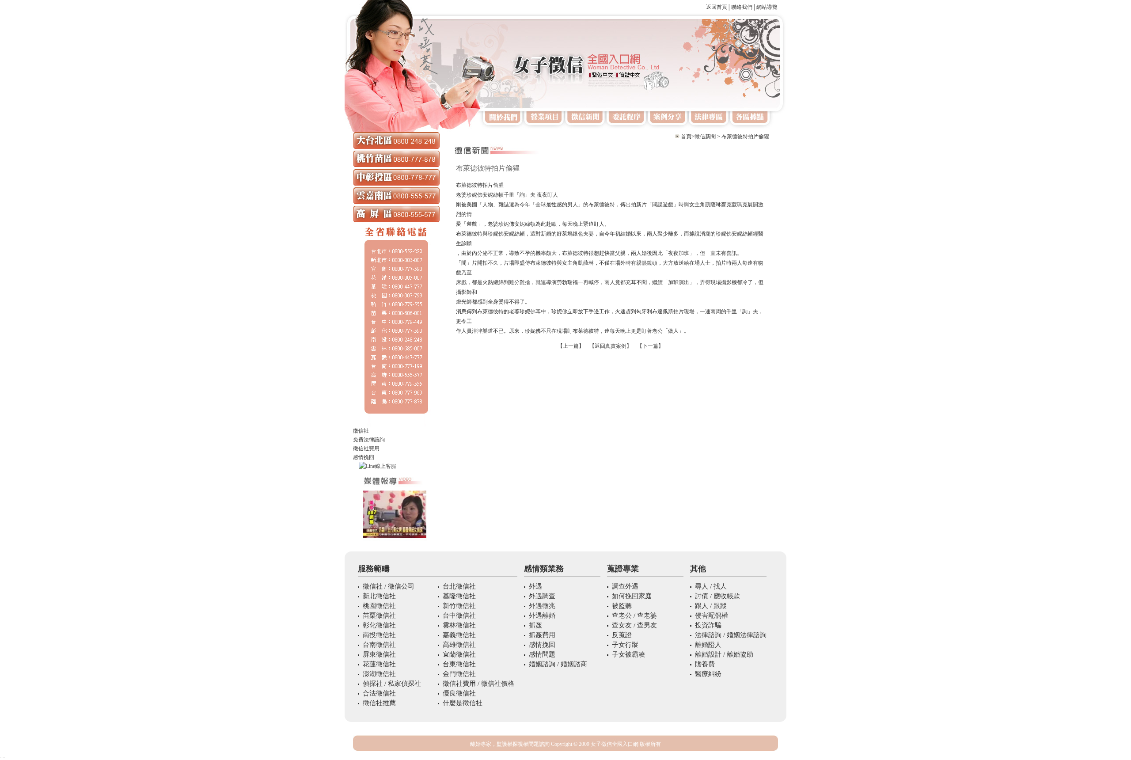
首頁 (686, 136)
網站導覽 (767, 7)
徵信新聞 (705, 136)
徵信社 (361, 431)
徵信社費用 (366, 448)
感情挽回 (363, 457)
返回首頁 (716, 7)
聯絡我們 (741, 7)
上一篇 (571, 346)
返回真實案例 (610, 346)
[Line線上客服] (396, 466)
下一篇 (650, 346)
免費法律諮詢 (369, 440)
